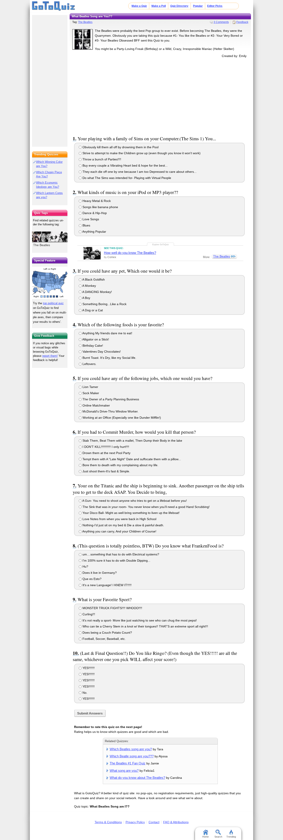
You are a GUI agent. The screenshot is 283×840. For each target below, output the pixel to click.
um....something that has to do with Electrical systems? (120, 554)
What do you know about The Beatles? (137, 777)
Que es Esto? (91, 579)
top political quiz (53, 303)
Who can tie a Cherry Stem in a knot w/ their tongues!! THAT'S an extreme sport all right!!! (145, 626)
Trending (231, 836)
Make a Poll (158, 6)
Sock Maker (90, 393)
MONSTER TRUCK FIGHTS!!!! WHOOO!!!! (112, 608)
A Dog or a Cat (92, 310)
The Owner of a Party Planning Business (110, 399)
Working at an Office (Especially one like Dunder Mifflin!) (121, 417)
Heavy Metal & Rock (96, 201)
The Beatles (85, 22)
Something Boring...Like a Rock (104, 304)
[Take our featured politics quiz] (49, 283)
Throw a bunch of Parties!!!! (101, 159)
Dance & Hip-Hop (94, 213)
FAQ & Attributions (176, 822)
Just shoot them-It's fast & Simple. (106, 471)
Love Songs (90, 219)
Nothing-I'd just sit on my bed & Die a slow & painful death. (123, 525)
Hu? (85, 566)
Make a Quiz (139, 6)
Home (205, 836)
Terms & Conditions (108, 822)
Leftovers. (89, 364)
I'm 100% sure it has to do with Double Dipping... (116, 560)
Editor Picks (214, 6)
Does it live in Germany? (99, 572)
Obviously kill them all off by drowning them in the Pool (120, 147)
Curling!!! (88, 614)
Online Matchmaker (96, 405)
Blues (86, 225)
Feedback (242, 22)
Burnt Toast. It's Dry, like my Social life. (109, 357)
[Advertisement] (160, 96)
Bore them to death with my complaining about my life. (120, 465)
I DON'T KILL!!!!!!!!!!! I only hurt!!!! (105, 447)
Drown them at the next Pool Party (106, 453)
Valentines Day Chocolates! (101, 351)
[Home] (53, 6)
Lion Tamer (90, 387)
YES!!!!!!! (88, 668)
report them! (50, 355)
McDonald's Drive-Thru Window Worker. (110, 411)
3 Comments (221, 22)
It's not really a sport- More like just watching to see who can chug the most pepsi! (139, 620)
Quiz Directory (179, 6)
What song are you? (124, 770)
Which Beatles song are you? (131, 749)
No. (84, 692)
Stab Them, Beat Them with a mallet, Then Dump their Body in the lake (132, 440)
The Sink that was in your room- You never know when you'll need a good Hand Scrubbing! (146, 507)
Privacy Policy (135, 822)
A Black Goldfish (93, 279)
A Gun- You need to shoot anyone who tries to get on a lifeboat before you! (134, 500)
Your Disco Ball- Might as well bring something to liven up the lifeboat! (131, 513)
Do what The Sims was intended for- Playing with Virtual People (126, 178)
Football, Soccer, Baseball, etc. (104, 638)
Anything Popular (94, 231)
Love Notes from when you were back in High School (119, 519)
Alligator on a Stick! (95, 339)
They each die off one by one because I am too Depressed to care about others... (139, 171)
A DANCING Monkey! (97, 292)
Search (218, 836)
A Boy (86, 298)
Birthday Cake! (92, 345)
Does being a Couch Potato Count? (107, 632)
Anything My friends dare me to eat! (107, 333)
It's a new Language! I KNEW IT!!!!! (107, 585)
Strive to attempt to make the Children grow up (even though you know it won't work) (141, 153)
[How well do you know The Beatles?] (92, 253)
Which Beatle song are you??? (132, 756)
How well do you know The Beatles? (130, 253)
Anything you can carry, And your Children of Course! (119, 531)
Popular (198, 6)
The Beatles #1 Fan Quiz (127, 763)
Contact (154, 822)
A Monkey (89, 285)
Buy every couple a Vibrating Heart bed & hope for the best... (125, 165)
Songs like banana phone (100, 207)
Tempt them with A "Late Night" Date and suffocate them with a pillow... (131, 459)
